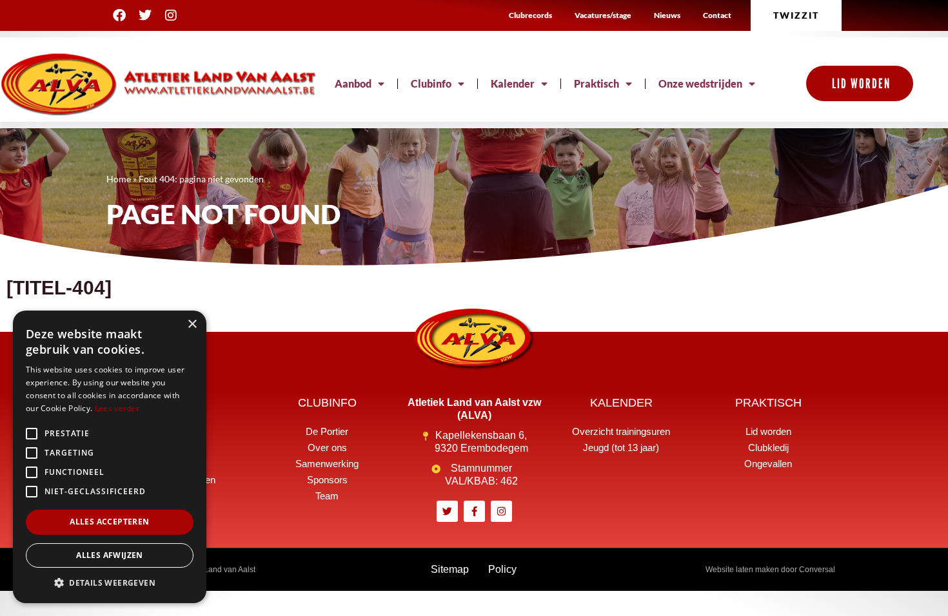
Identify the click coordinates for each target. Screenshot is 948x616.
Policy (502, 569)
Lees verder (117, 408)
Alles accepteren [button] (109, 521)
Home (118, 179)
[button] (109, 583)
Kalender (513, 83)
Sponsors (327, 479)
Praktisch (596, 83)
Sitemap (450, 569)
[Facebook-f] (474, 511)
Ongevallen (768, 463)
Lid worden (768, 431)
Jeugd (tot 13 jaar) (621, 447)
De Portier (327, 431)
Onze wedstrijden (700, 83)
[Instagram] (171, 15)
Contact (717, 15)
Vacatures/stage (603, 15)
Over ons (327, 447)
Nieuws (667, 15)
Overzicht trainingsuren (621, 431)
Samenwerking (327, 463)
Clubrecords (530, 15)
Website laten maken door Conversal (770, 569)
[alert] (109, 457)
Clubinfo (431, 83)
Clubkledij (768, 447)
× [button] (192, 324)
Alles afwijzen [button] (109, 555)
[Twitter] (145, 15)
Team (327, 495)
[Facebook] (119, 15)
